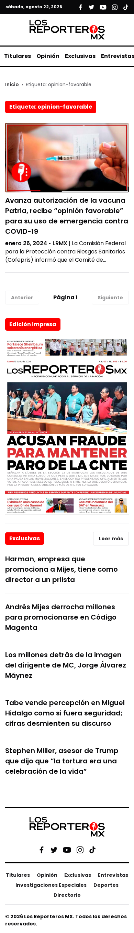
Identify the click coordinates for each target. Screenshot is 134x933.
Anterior (22, 297)
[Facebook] (41, 850)
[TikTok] (92, 850)
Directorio (67, 895)
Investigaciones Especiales (51, 885)
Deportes (106, 885)
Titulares (17, 56)
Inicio (12, 84)
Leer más (111, 538)
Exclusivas (80, 56)
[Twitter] (54, 850)
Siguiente (110, 297)
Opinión (47, 56)
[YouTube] (67, 849)
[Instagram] (80, 850)
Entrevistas (113, 875)
